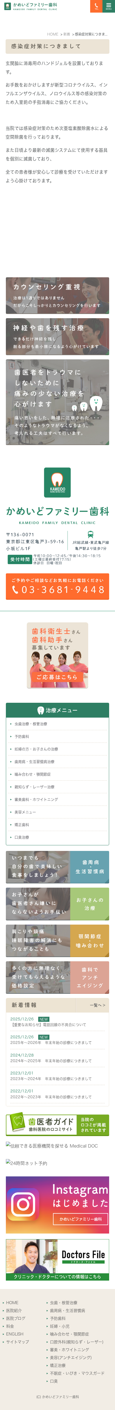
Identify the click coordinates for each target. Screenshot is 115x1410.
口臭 (54, 1381)
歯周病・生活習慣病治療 (34, 762)
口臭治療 (22, 837)
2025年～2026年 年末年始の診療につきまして (51, 1042)
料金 (10, 1326)
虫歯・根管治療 (63, 1303)
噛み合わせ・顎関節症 (33, 774)
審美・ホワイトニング (69, 1350)
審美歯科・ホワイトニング (36, 799)
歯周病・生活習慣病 (67, 1311)
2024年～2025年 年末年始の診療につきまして (51, 1061)
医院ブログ (15, 1318)
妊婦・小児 (60, 1326)
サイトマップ (17, 1342)
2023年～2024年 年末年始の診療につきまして (51, 1079)
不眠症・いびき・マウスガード (77, 1373)
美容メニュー (25, 812)
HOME (12, 1303)
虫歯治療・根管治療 (31, 724)
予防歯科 (22, 736)
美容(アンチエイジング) (71, 1358)
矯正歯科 (22, 825)
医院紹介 (14, 1311)
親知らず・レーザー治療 (34, 787)
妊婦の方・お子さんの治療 (36, 749)
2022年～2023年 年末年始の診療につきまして (51, 1097)
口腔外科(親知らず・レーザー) (77, 1342)
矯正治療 (58, 1365)
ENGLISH (14, 1334)
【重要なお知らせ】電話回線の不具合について (48, 1025)
